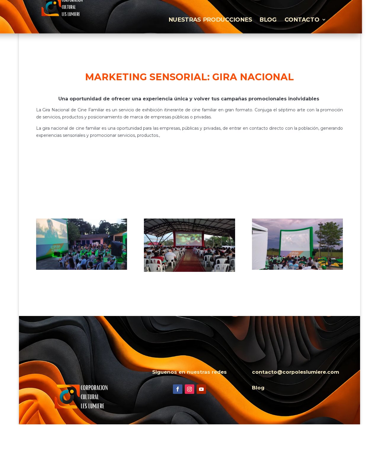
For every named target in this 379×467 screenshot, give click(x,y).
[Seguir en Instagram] (189, 389)
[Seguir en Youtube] (201, 389)
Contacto (302, 19)
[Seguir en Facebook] (177, 389)
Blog (268, 19)
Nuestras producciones (210, 19)
